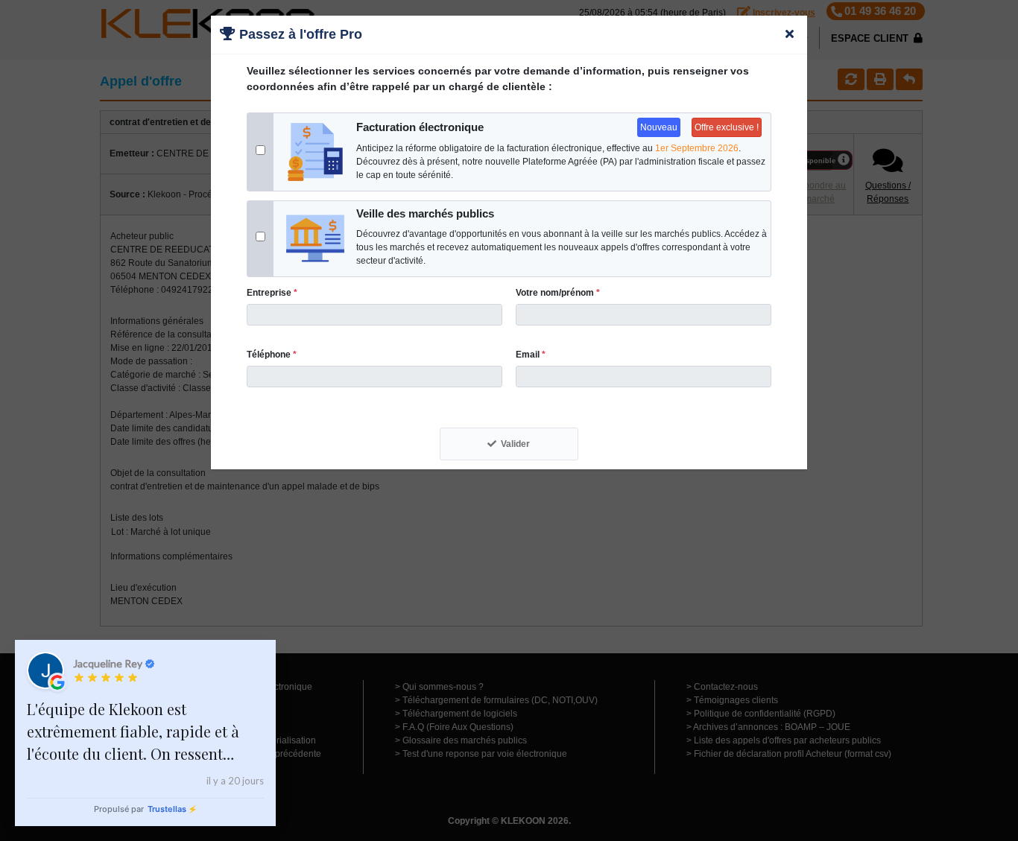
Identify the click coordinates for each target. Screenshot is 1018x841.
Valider (515, 444)
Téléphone (272, 354)
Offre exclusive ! (727, 127)
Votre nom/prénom (558, 293)
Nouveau (658, 127)
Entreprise (272, 293)
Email (531, 354)
